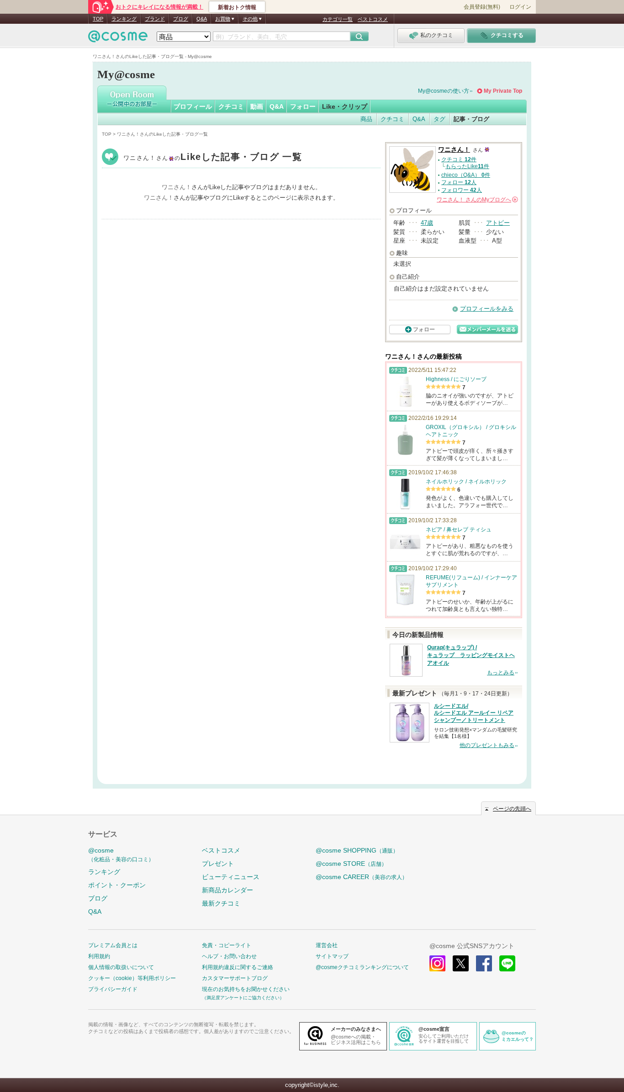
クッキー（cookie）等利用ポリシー (132, 978)
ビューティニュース (230, 876)
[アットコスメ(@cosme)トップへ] (118, 38)
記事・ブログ (471, 119)
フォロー (303, 106)
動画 (256, 106)
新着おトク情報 (237, 7)
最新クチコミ (221, 903)
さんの (477, 199)
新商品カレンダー (227, 890)
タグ (439, 119)
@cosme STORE (351, 863)
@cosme (121, 855)
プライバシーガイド (112, 989)
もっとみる (500, 672)
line (507, 963)
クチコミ (231, 106)
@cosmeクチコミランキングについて (362, 967)
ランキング (124, 18)
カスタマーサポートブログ (235, 978)
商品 (366, 119)
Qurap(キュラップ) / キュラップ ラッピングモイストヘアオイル (471, 655)
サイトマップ (332, 956)
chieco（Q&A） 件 (465, 175)
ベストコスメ (373, 19)
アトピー (498, 222)
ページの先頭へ (512, 809)
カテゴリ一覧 (338, 19)
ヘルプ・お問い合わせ (229, 956)
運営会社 (327, 945)
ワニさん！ (212, 157)
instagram (437, 963)
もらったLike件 (467, 166)
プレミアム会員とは (112, 945)
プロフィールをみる (486, 308)
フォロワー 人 (461, 190)
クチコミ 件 (458, 159)
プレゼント (218, 863)
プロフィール (193, 106)
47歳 (427, 222)
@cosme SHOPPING (357, 850)
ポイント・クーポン (117, 885)
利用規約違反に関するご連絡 (237, 967)
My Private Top (503, 91)
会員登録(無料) (482, 7)
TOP (98, 18)
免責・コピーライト (226, 945)
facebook (484, 963)
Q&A (201, 18)
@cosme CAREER (361, 876)
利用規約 (99, 956)
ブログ (180, 18)
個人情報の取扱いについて (121, 967)
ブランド (155, 18)
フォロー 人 (458, 182)
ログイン (520, 7)
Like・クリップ (344, 106)
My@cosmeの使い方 (443, 91)
